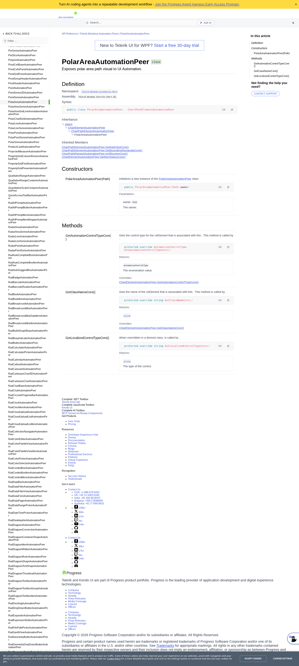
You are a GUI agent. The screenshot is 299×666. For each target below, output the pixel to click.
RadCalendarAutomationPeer (24, 359)
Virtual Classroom (78, 460)
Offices (72, 607)
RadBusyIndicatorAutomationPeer (27, 338)
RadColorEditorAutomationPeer (25, 439)
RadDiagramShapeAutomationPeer (28, 561)
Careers (72, 604)
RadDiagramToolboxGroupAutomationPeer (28, 590)
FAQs (71, 465)
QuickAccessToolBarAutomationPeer (27, 196)
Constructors (77, 169)
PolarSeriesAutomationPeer (23, 142)
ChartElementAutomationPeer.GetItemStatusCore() (94, 157)
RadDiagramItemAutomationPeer (26, 544)
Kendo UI (67, 407)
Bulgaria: (88, 500)
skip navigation (65, 17)
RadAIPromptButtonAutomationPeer (27, 209)
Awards (72, 595)
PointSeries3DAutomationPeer (25, 92)
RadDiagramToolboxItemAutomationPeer (27, 597)
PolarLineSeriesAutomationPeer (26, 128)
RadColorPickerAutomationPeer (26, 458)
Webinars (73, 451)
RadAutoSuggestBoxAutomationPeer (27, 271)
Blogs (71, 448)
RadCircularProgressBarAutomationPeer (28, 396)
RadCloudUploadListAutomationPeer (27, 418)
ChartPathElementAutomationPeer (92, 131)
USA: (87, 492)
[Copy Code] (232, 110)
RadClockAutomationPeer (22, 402)
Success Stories (77, 476)
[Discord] (76, 532)
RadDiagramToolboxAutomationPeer (27, 582)
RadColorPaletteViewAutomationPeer (28, 445)
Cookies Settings (282, 658)
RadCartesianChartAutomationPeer (28, 381)
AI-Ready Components (89, 413)
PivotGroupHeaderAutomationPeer (27, 78)
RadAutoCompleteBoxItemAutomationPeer (28, 264)
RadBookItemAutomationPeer (24, 299)
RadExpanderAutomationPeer (25, 615)
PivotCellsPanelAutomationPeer (26, 69)
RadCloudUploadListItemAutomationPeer (27, 425)
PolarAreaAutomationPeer (22, 102)
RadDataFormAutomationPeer (25, 496)
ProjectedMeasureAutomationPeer (27, 151)
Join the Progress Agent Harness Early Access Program (197, 4)
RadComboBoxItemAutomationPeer (28, 472)
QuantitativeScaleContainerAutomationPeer (28, 189)
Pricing (72, 424)
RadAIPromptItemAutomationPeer (27, 215)
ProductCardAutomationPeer (24, 146)
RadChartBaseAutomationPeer (25, 386)
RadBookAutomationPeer (22, 294)
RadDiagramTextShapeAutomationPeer (27, 567)
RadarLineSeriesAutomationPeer (26, 241)
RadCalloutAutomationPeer (23, 364)
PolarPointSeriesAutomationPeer (26, 137)
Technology (74, 593)
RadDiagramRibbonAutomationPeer (28, 550)
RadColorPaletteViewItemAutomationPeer (27, 452)
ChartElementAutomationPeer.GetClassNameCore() (151, 328)
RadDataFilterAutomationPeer (25, 486)
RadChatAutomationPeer (22, 390)
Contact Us (74, 489)
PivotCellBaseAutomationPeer (25, 64)
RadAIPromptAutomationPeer (24, 203)
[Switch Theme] (293, 22)
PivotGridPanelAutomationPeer (25, 74)
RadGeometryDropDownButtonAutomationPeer (28, 646)
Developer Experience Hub (83, 434)
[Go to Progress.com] (72, 574)
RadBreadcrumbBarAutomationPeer (27, 309)
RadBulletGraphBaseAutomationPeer (28, 332)
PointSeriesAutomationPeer (23, 97)
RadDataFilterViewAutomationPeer (27, 491)
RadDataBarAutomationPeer (24, 482)
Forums (72, 446)
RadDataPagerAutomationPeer (25, 500)
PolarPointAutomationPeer (23, 132)
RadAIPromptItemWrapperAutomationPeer (27, 221)
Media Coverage (77, 601)
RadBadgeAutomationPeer (23, 277)
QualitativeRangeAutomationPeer (26, 175)
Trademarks (165, 645)
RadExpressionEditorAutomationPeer (28, 621)
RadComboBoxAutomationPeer (25, 468)
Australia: (89, 503)
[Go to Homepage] (75, 17)
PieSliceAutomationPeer (22, 55)
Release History (77, 443)
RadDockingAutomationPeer (24, 603)
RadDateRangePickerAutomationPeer (27, 506)
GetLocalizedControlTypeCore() (87, 338)
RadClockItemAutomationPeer (25, 407)
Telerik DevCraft (71, 402)
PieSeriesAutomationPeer (22, 50)
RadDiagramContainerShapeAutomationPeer (28, 538)
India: (87, 498)
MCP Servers (69, 413)
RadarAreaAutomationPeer (23, 227)
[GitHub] (76, 529)
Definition (73, 84)
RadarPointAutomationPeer (23, 245)
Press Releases (77, 598)
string (127, 315)
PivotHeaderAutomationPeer (24, 83)
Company (73, 590)
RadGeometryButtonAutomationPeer (28, 638)
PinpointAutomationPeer (21, 60)
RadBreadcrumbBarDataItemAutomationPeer (27, 317)
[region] (149, 658)
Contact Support (265, 93)
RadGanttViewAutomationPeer (25, 632)
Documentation (76, 440)
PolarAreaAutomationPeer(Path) (88, 179)
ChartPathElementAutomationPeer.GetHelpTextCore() (95, 147)
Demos (72, 437)
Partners (72, 457)
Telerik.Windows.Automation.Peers (99, 33)
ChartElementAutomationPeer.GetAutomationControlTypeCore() (159, 282)
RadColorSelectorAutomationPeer (27, 463)
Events (72, 462)
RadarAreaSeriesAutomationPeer (26, 231)
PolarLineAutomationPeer (22, 123)
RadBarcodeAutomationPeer (24, 282)
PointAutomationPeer (20, 88)
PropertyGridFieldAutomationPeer (27, 163)
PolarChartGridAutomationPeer (25, 118)
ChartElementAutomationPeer (86, 127)
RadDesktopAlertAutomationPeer (26, 520)
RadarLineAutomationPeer (23, 236)
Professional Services (80, 454)
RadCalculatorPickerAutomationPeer (27, 353)
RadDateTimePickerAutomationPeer (28, 514)
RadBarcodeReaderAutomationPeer (28, 288)
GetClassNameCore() (80, 292)
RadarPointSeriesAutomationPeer (27, 250)
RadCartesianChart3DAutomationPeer (27, 375)
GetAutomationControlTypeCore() (271, 64)
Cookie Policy (114, 658)
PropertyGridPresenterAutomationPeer (27, 169)
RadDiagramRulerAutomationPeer (27, 556)
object (68, 124)
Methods (72, 225)
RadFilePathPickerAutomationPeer (27, 627)
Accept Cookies (253, 658)
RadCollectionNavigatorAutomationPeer (27, 433)
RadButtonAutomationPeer (23, 343)
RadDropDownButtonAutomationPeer (28, 609)
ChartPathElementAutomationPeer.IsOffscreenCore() (95, 153)
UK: (86, 495)
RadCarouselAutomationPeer (24, 369)
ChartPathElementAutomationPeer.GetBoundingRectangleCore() (102, 150)
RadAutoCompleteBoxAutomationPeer (27, 256)
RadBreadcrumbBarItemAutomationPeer (28, 324)
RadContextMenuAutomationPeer (27, 477)
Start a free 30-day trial (176, 45)
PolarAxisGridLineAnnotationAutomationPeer (28, 112)
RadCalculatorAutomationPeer (25, 347)
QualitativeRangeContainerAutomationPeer (28, 182)
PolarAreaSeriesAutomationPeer (26, 106)
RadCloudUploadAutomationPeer (27, 412)
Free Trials (74, 421)
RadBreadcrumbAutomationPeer (26, 303)
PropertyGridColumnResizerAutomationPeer (28, 157)
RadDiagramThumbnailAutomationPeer (27, 575)
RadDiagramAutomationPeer (24, 525)
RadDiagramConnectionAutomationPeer (28, 531)
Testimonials (75, 479)
